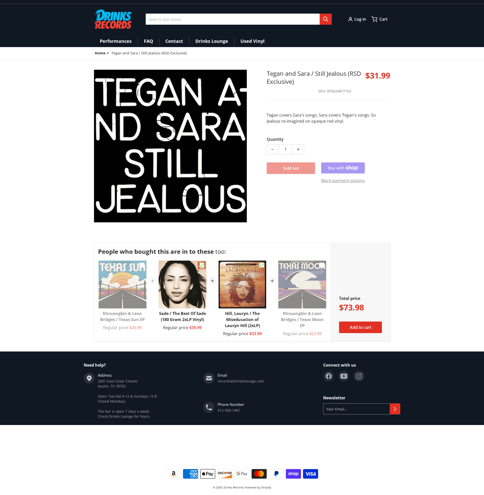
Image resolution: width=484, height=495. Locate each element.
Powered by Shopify (258, 487)
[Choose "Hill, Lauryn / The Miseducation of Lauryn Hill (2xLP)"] (261, 265)
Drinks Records (234, 487)
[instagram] (359, 376)
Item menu (103, 442)
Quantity (275, 139)
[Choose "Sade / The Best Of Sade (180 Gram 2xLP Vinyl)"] (201, 265)
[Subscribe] (395, 408)
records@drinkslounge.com (241, 381)
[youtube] (343, 376)
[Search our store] (326, 19)
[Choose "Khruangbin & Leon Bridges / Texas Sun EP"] (141, 265)
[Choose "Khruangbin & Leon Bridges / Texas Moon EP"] (321, 265)
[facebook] (328, 376)
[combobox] (239, 19)
